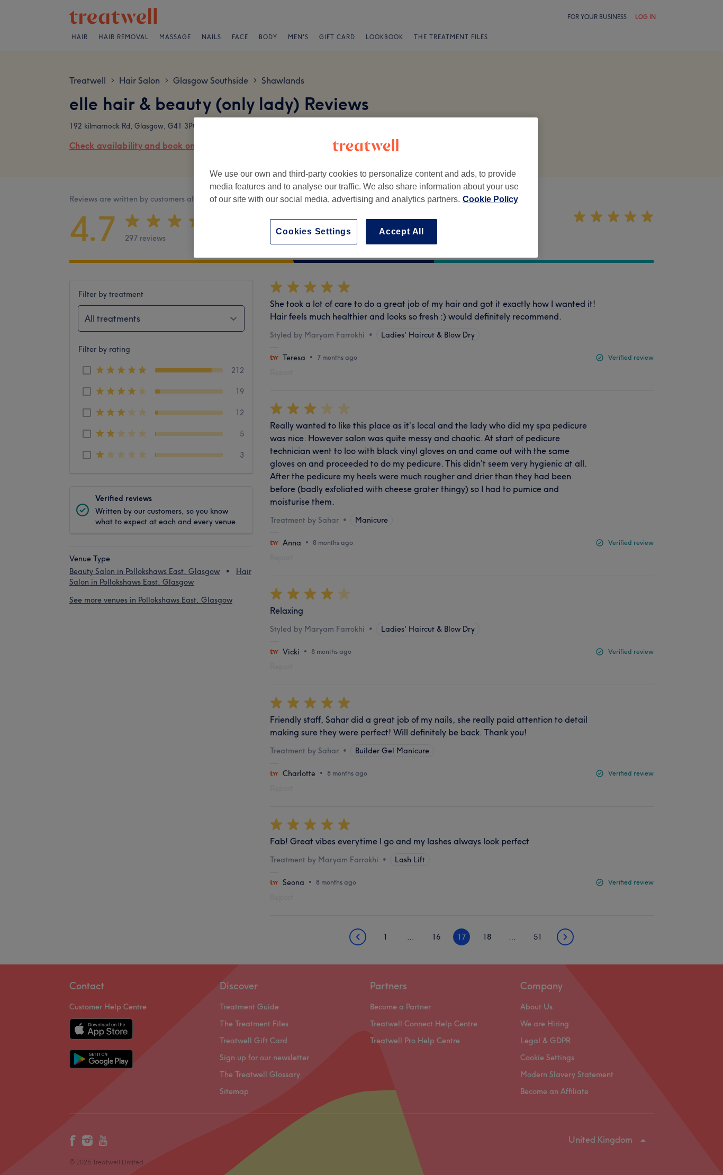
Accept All (401, 231)
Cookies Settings (313, 231)
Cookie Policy (490, 199)
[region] (366, 187)
